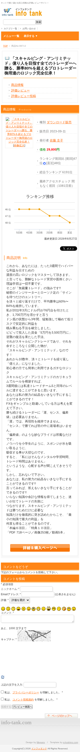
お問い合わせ (29, 28)
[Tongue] (28, 609)
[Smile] (3, 609)
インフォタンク (39, 748)
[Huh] (13, 609)
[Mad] (23, 609)
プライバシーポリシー (25, 692)
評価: (5, 600)
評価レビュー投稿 (23, 96)
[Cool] (54, 609)
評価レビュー (20, 90)
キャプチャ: (9, 639)
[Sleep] (59, 609)
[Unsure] (69, 609)
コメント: (7, 612)
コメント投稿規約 (23, 699)
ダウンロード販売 (59, 122)
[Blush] (64, 609)
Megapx (41, 742)
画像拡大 (19, 145)
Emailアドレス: (11, 594)
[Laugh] (18, 609)
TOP (5, 46)
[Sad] (8, 609)
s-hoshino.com (70, 742)
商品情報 (17, 85)
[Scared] (48, 608)
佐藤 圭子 (56, 140)
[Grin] (38, 609)
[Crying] (34, 609)
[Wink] (43, 609)
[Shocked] (74, 609)
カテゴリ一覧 (10, 28)
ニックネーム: (10, 589)
